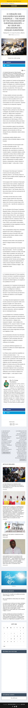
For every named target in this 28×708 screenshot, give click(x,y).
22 (20, 638)
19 (11, 638)
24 (4, 641)
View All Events (14, 698)
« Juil (4, 646)
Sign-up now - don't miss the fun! (14, 1)
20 (14, 638)
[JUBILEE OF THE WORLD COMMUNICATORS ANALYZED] (14, 526)
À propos (5, 377)
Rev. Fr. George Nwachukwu (14, 32)
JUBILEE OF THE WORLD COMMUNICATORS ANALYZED (13, 535)
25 (7, 641)
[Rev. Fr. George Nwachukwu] (6, 387)
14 (17, 636)
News (13, 34)
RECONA (23, 704)
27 (14, 641)
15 (20, 636)
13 (14, 636)
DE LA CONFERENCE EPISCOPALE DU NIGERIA (14, 598)
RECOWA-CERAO (12, 704)
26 (11, 641)
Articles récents (11, 377)
